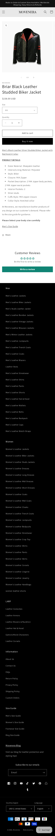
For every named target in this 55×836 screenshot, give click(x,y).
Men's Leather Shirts (15, 379)
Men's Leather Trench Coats (18, 347)
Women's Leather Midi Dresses (19, 481)
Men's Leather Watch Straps (18, 431)
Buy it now (27, 141)
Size (3, 104)
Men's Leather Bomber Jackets (20, 315)
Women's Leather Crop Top (18, 539)
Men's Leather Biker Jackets (18, 302)
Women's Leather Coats (16, 494)
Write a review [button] (27, 269)
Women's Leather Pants (16, 552)
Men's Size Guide (10, 226)
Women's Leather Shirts (16, 546)
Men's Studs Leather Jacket (18, 308)
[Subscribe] (43, 772)
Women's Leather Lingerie (17, 571)
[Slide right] (34, 77)
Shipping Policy (13, 691)
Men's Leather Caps (14, 424)
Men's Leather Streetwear (17, 373)
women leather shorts (16, 591)
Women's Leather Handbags (18, 584)
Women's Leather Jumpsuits (19, 520)
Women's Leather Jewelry (17, 578)
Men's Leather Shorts (15, 392)
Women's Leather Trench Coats (20, 513)
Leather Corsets (13, 641)
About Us (10, 659)
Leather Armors (13, 615)
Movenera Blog (13, 745)
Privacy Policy (12, 685)
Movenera (16, 830)
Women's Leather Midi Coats (19, 500)
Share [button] (8, 235)
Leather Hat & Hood (15, 628)
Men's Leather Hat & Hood (17, 399)
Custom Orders (12, 697)
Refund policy (28, 830)
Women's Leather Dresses (17, 468)
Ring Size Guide (13, 735)
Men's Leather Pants (15, 386)
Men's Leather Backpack (17, 418)
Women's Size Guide (15, 722)
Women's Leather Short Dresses (20, 487)
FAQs (8, 672)
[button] (3, 12)
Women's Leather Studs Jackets (20, 462)
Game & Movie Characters (17, 634)
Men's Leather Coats (15, 354)
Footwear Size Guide (15, 728)
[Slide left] (21, 77)
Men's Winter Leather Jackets (19, 334)
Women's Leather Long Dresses (20, 475)
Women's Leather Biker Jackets (20, 455)
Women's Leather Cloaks (17, 507)
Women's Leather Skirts (16, 559)
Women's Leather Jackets (17, 449)
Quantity (5, 117)
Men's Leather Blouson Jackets (20, 328)
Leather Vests (12, 366)
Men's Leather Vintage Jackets (19, 321)
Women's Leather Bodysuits (18, 526)
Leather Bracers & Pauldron (18, 622)
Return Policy (12, 678)
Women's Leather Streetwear (19, 533)
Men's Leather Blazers (16, 360)
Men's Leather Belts (15, 412)
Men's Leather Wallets (16, 405)
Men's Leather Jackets (16, 295)
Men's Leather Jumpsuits (17, 341)
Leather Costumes (14, 609)
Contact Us (11, 665)
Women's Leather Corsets (17, 565)
